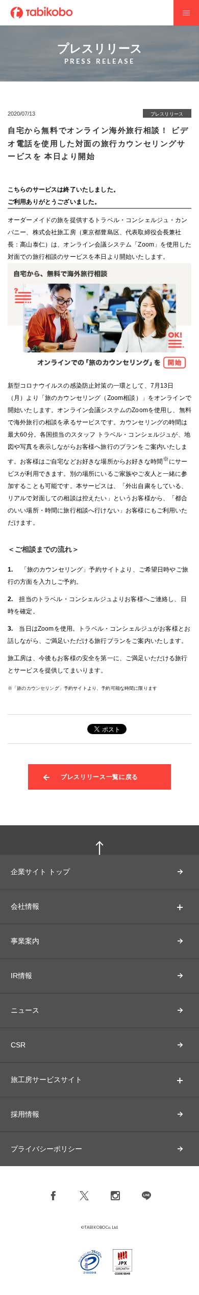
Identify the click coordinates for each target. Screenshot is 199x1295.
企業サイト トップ (40, 872)
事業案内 (25, 941)
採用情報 (25, 1114)
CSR (18, 1045)
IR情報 (21, 976)
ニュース (25, 1010)
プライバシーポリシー (46, 1149)
